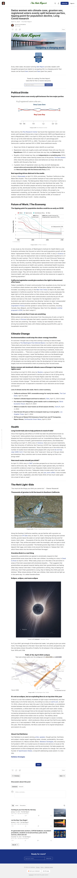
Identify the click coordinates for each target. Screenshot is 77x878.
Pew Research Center (30, 132)
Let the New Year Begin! (19, 820)
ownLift (57, 407)
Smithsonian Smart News (32, 419)
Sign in (72, 3)
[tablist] (17, 786)
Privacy (38, 867)
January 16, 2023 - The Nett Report (20, 812)
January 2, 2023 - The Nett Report (19, 822)
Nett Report (41, 67)
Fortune (23, 319)
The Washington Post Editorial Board (32, 343)
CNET (31, 463)
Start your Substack (34, 871)
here (26, 71)
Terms (42, 867)
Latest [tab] (16, 805)
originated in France (18, 306)
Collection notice (49, 867)
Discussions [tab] (22, 805)
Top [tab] (13, 805)
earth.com (54, 702)
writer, (37, 737)
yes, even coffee (49, 472)
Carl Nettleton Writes (20, 24)
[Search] (55, 3)
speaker (42, 737)
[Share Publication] (58, 3)
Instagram (37, 639)
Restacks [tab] (21, 786)
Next (61, 776)
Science (60, 253)
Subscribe (64, 3)
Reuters (40, 372)
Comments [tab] (14, 786)
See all (14, 844)
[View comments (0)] (16, 29)
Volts (47, 399)
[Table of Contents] (2, 439)
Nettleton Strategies (46, 742)
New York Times (41, 290)
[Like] (12, 29)
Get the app (46, 871)
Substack (31, 875)
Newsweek (21, 176)
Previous (16, 776)
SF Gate (25, 535)
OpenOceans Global (25, 751)
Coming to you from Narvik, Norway (23, 810)
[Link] (9, 92)
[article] (38, 812)
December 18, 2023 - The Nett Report (21, 836)
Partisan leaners (60, 157)
